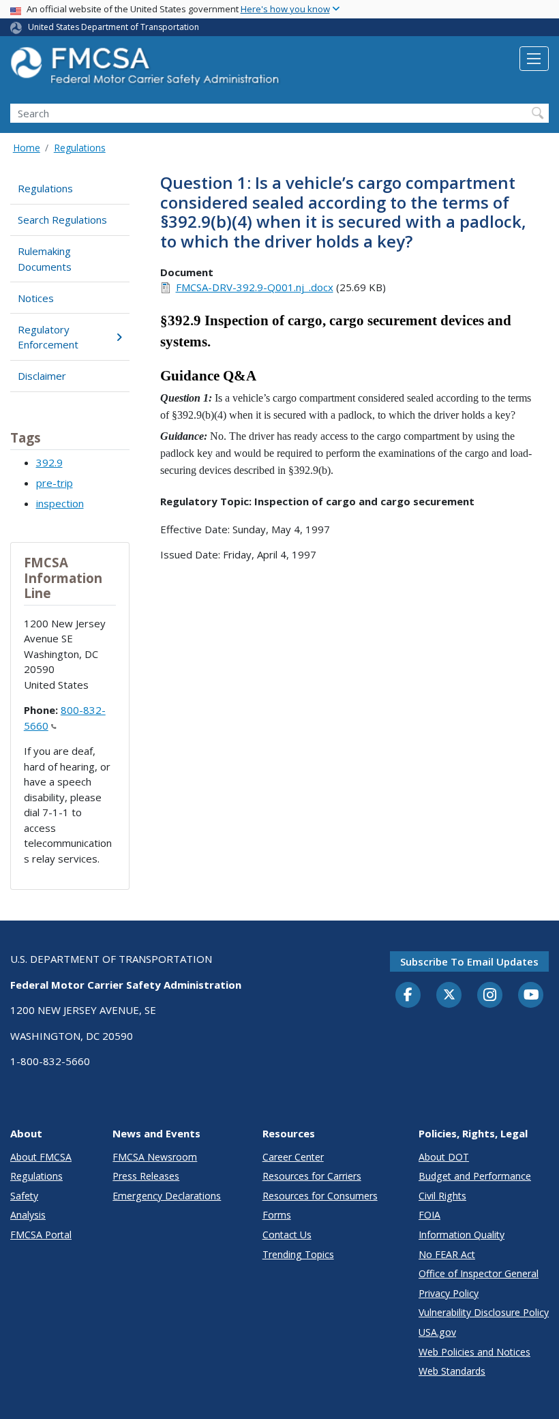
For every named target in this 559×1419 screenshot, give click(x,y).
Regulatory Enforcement (48, 337)
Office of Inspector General (479, 1273)
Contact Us (287, 1234)
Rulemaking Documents (45, 258)
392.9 (49, 462)
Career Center (293, 1156)
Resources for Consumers (320, 1195)
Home (26, 147)
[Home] (146, 69)
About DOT (444, 1156)
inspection (60, 503)
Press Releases (145, 1175)
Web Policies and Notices (474, 1351)
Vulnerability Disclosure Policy (484, 1312)
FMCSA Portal (41, 1234)
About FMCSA (41, 1156)
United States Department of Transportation (113, 27)
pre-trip (54, 483)
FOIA (429, 1214)
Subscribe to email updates (469, 961)
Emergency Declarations (166, 1195)
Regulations (80, 147)
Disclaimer (42, 376)
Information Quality (461, 1234)
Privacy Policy (449, 1293)
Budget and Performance (475, 1175)
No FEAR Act (447, 1254)
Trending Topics (298, 1254)
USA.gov (437, 1332)
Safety (24, 1195)
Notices (36, 298)
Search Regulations (62, 219)
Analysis (28, 1214)
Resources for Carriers (311, 1175)
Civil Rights (442, 1195)
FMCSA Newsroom (154, 1156)
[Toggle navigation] (534, 58)
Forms (276, 1214)
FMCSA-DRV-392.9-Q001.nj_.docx (254, 287)
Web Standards (452, 1370)
